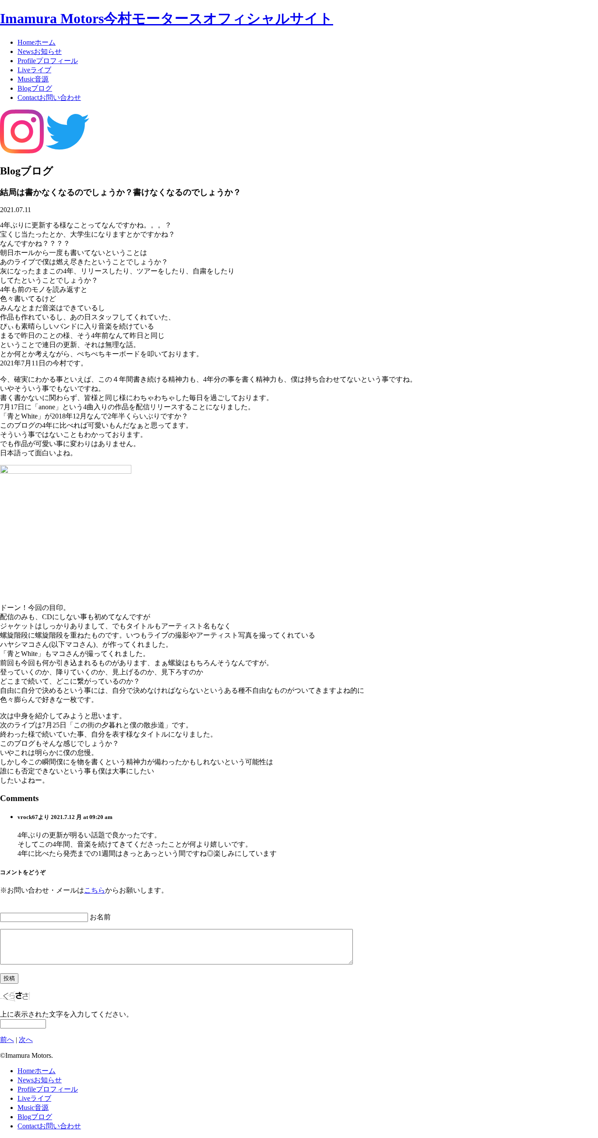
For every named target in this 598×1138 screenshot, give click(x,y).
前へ (7, 1039)
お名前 (100, 917)
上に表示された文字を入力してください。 (66, 1014)
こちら (94, 890)
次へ (26, 1039)
